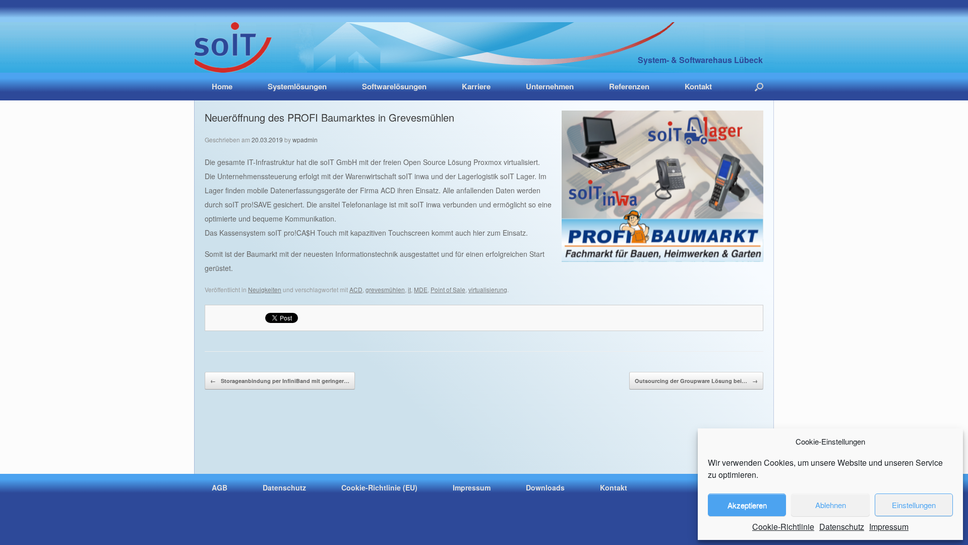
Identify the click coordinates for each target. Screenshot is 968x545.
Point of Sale (448, 289)
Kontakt (698, 86)
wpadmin (305, 139)
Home (222, 86)
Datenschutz (841, 526)
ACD (355, 289)
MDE (421, 289)
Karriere (476, 86)
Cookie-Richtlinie (783, 526)
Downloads (545, 487)
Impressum (889, 526)
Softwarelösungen (394, 86)
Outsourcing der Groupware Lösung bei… (696, 381)
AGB (219, 487)
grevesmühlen (385, 289)
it (409, 289)
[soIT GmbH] (233, 47)
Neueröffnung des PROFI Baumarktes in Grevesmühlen (329, 117)
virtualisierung (487, 289)
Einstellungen (914, 505)
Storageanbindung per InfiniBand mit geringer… (279, 381)
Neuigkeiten (264, 289)
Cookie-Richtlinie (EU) (379, 487)
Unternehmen (550, 86)
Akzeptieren (747, 505)
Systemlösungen (297, 86)
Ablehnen (830, 505)
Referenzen (629, 86)
